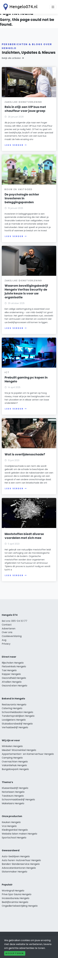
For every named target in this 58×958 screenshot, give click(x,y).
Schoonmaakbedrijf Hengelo (18, 799)
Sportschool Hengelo (14, 837)
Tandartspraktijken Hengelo (18, 716)
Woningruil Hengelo (13, 890)
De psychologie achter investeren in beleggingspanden (22, 198)
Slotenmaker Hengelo (14, 871)
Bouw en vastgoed (18, 189)
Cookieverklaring (12, 636)
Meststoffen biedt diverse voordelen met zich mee (24, 536)
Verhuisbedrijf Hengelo (15, 727)
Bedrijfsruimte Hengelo (15, 902)
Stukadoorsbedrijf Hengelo (17, 723)
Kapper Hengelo (11, 674)
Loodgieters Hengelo (14, 719)
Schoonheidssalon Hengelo (17, 712)
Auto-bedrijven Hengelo (16, 856)
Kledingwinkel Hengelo (15, 830)
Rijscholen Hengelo (13, 662)
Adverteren (8, 628)
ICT (7, 372)
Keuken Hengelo (11, 822)
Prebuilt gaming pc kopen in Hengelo (26, 379)
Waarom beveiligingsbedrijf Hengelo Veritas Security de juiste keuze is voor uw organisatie (26, 291)
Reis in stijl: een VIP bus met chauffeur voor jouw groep (25, 109)
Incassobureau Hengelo (15, 898)
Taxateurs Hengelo (13, 795)
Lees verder (14, 145)
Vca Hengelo (9, 826)
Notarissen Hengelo (13, 792)
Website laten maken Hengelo (19, 833)
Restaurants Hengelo (14, 704)
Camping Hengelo (12, 757)
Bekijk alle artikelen (11, 58)
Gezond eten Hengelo (14, 685)
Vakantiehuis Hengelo (14, 765)
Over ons (7, 632)
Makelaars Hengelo (13, 803)
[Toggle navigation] (53, 7)
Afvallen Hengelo (12, 682)
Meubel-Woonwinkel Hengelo (19, 750)
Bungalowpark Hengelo (15, 769)
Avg (4, 640)
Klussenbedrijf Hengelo (15, 788)
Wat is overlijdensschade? (25, 454)
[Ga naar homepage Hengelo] (19, 6)
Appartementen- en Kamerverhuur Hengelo (28, 754)
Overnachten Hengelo (15, 761)
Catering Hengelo (12, 708)
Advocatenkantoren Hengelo (19, 868)
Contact (7, 624)
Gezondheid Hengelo (14, 678)
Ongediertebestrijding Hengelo (20, 906)
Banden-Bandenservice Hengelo (21, 864)
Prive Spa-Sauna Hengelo (16, 894)
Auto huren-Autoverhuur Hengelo (21, 860)
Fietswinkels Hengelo (14, 666)
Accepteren (15, 953)
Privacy (6, 643)
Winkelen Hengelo (12, 746)
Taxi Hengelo (9, 670)
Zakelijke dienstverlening (23, 101)
